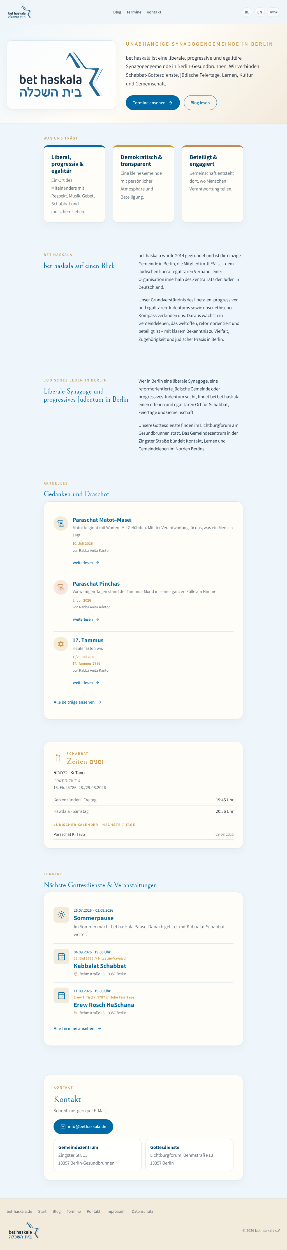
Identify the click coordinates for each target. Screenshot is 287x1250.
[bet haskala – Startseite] (20, 12)
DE (247, 12)
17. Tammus (88, 640)
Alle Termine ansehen (74, 1028)
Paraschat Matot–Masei (102, 519)
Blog (117, 12)
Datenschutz (142, 1211)
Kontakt (154, 12)
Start (42, 1211)
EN (259, 12)
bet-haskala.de (19, 1211)
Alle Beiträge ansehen (74, 702)
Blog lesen (200, 103)
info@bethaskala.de (87, 1126)
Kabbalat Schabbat (100, 966)
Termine (134, 12)
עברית (273, 12)
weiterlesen (83, 562)
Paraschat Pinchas (96, 583)
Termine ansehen (149, 103)
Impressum (116, 1211)
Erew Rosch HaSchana (104, 1004)
